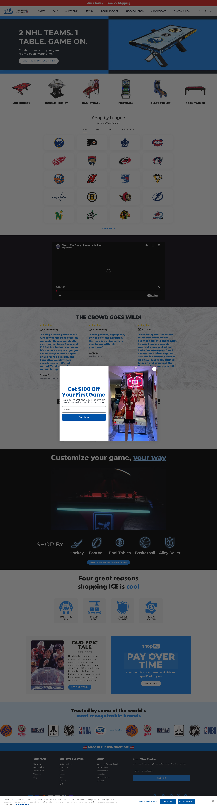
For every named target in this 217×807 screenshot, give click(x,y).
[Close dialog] (154, 369)
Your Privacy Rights (147, 801)
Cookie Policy (22, 804)
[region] (108, 801)
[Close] (213, 801)
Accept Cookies (186, 801)
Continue (84, 417)
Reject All (168, 801)
